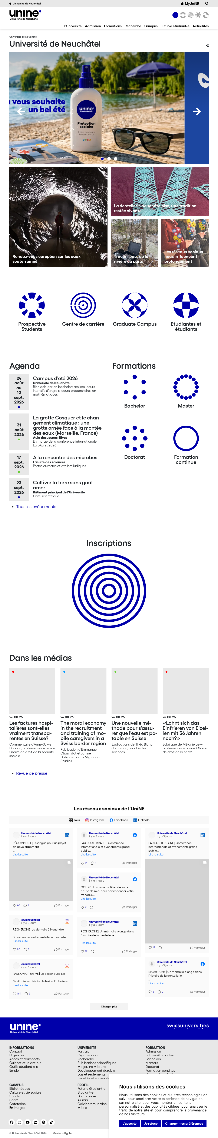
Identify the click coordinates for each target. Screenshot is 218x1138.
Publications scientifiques (96, 1061)
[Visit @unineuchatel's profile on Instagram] (84, 918)
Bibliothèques (19, 1086)
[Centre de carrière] (83, 306)
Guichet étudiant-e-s (25, 1061)
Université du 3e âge (161, 1072)
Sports (14, 1094)
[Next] (197, 111)
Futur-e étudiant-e (175, 26)
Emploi (14, 1068)
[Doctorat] (135, 440)
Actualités (201, 26)
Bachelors (153, 1057)
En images (17, 1106)
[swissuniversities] (188, 1024)
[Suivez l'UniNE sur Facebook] (12, 1120)
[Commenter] (159, 947)
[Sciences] (190, 15)
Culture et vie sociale (25, 1090)
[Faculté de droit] (197, 15)
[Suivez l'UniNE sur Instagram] (19, 1120)
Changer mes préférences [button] (184, 1123)
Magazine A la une (91, 1065)
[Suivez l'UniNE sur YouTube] (27, 1120)
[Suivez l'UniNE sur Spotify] (43, 1120)
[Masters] (186, 388)
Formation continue (160, 1068)
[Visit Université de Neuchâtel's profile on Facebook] (84, 835)
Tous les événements (36, 506)
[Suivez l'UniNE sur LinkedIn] (35, 1120)
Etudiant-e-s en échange (108, 583)
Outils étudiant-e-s (23, 1065)
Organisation (87, 1053)
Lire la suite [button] (20, 854)
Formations (113, 26)
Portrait (83, 1049)
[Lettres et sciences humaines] (182, 15)
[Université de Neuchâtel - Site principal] (25, 1026)
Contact (15, 1049)
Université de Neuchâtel (27, 3)
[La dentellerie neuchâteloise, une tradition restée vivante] (160, 191)
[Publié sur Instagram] (134, 918)
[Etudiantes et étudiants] (186, 306)
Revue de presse (31, 773)
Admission (93, 26)
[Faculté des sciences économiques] (205, 15)
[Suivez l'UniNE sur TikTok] (51, 1120)
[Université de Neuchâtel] (25, 15)
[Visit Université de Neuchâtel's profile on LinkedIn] (16, 835)
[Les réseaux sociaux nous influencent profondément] (185, 243)
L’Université (73, 26)
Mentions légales (62, 1131)
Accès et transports (24, 1057)
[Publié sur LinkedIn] (67, 835)
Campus (151, 26)
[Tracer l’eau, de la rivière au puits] (134, 243)
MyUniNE (192, 4)
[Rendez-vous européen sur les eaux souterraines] (58, 217)
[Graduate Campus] (135, 306)
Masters (152, 1061)
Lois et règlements (91, 1072)
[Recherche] (207, 4)
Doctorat (152, 1065)
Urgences (16, 1053)
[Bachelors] (135, 388)
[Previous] (21, 111)
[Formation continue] (186, 440)
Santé (14, 1098)
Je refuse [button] (151, 1123)
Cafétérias (17, 1102)
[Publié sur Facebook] (134, 835)
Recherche (133, 26)
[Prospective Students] (32, 306)
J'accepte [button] (129, 1123)
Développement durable (96, 1068)
